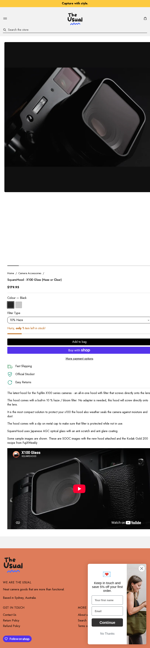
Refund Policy (11, 626)
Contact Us (9, 615)
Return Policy (11, 621)
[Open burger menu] (5, 18)
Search (82, 621)
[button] (144, 18)
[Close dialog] (141, 568)
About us (83, 615)
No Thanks (107, 633)
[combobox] (75, 30)
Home (10, 273)
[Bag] (144, 18)
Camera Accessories (29, 273)
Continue (107, 623)
